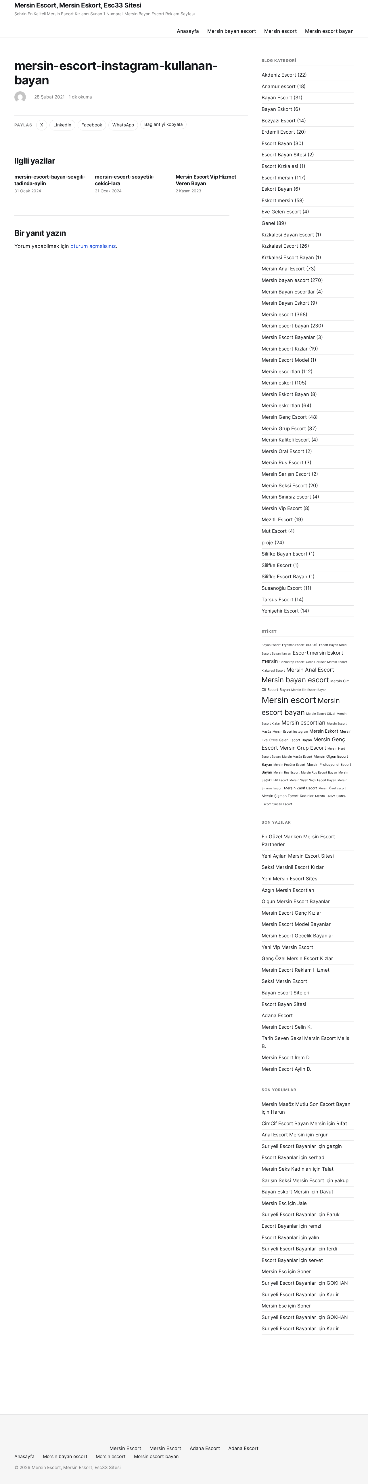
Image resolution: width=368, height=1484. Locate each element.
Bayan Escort (277, 98)
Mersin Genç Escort (284, 417)
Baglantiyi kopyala (163, 124)
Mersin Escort (125, 1448)
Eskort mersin (277, 200)
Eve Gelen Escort (281, 212)
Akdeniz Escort (279, 75)
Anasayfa (188, 31)
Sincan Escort (282, 804)
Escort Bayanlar (280, 1157)
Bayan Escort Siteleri (285, 993)
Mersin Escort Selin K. (287, 1027)
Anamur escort (279, 86)
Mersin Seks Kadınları (286, 1169)
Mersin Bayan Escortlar (288, 292)
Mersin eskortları (281, 405)
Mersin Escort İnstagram (290, 732)
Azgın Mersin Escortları (288, 890)
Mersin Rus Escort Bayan (319, 772)
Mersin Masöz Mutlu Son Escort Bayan (306, 1104)
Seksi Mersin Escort (284, 981)
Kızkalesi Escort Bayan (288, 257)
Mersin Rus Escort (282, 462)
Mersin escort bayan (329, 31)
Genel (268, 223)
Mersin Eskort (323, 731)
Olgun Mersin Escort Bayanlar (296, 901)
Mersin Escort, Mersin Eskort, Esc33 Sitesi (77, 5)
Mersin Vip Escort (282, 508)
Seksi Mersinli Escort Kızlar (293, 867)
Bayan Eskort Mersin (285, 1192)
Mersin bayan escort (231, 31)
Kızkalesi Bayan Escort (288, 235)
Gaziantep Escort (291, 662)
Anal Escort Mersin (283, 1135)
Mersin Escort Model (285, 360)
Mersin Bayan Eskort (285, 303)
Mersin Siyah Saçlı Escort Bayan (313, 780)
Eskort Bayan (277, 189)
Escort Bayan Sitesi (284, 155)
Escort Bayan (277, 143)
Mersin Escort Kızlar (285, 349)
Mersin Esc (274, 1203)
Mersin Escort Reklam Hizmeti (296, 970)
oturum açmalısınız (93, 246)
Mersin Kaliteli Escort (286, 440)
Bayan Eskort (277, 109)
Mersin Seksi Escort (284, 485)
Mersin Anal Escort (283, 269)
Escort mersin (277, 178)
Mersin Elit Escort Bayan (308, 690)
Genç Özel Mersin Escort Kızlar (297, 958)
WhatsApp (123, 125)
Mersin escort (280, 31)
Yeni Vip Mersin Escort (287, 947)
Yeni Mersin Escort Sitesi (290, 879)
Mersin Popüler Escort (289, 765)
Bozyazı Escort (279, 121)
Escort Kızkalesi (280, 166)
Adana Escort (277, 1015)
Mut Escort (274, 531)
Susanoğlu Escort (282, 588)
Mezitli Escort (277, 519)
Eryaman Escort (293, 645)
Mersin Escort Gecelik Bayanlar (297, 936)
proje (267, 542)
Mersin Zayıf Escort (300, 788)
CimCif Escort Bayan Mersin (294, 1123)
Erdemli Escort (278, 132)
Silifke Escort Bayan (284, 576)
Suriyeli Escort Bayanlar (289, 1146)
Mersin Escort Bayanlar (288, 337)
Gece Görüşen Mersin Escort (326, 662)
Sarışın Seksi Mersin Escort (293, 1180)
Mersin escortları (281, 371)
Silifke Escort (277, 565)
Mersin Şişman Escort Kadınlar (288, 796)
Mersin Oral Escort (283, 451)
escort (312, 644)
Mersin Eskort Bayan (285, 394)
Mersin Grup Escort (284, 428)
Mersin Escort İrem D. (286, 1057)
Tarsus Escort (277, 599)
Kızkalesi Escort (280, 246)
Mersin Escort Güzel (320, 714)
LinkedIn (62, 125)
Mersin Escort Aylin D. (286, 1069)
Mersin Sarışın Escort (286, 474)
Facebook (91, 125)
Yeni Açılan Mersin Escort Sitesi (298, 856)
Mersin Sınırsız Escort (286, 497)
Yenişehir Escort (280, 611)
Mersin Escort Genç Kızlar (291, 913)
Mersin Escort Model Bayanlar (296, 924)
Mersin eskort (277, 383)
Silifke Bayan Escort (284, 554)
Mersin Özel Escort (332, 788)
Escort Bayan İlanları (276, 653)
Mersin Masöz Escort (297, 757)
